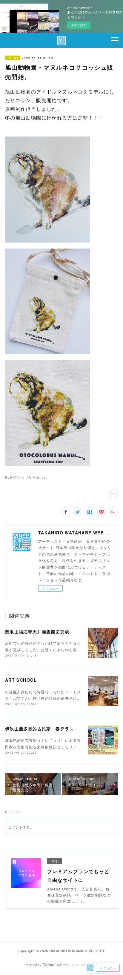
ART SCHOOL (21, 680)
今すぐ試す (78, 25)
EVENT (13, 58)
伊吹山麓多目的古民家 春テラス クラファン (53, 729)
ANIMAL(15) (37, 478)
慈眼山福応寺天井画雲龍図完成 (37, 631)
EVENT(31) (14, 478)
